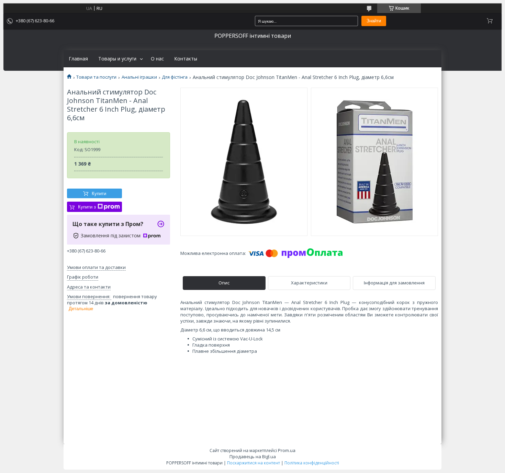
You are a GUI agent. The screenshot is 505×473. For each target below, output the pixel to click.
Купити (99, 193)
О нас (157, 59)
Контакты (185, 59)
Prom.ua (286, 450)
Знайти (374, 20)
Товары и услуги (117, 59)
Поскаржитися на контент (253, 463)
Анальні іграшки (139, 77)
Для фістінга (175, 77)
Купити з (87, 207)
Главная (78, 59)
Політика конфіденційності (311, 463)
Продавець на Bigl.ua (252, 456)
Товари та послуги (96, 77)
